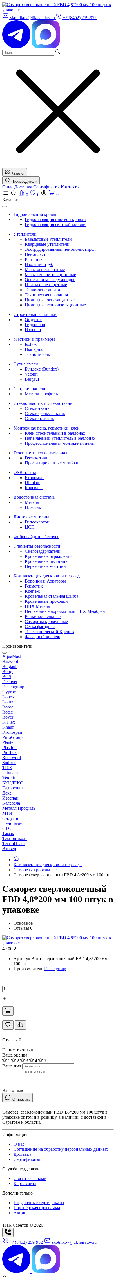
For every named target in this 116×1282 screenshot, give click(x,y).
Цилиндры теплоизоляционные (55, 305)
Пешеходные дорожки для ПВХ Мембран (65, 611)
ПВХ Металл (37, 606)
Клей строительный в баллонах (55, 433)
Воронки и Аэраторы (45, 581)
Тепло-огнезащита (42, 289)
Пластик (33, 507)
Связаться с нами (30, 1178)
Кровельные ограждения (48, 556)
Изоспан (33, 329)
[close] (4, 206)
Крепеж (32, 591)
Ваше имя (11, 1066)
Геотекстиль (36, 457)
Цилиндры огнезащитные (50, 299)
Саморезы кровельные (46, 621)
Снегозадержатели (43, 551)
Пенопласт (35, 254)
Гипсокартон (37, 522)
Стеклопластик (39, 418)
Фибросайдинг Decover (36, 536)
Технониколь (37, 354)
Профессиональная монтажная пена (59, 443)
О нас (8, 186)
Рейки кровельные (43, 616)
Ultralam (32, 482)
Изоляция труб (39, 264)
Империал (34, 349)
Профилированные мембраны (53, 463)
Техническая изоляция (46, 294)
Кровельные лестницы (46, 561)
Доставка (23, 186)
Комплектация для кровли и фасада (48, 864)
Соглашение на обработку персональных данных (61, 1149)
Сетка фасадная (40, 626)
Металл (32, 502)
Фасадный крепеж (42, 636)
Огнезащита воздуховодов (50, 279)
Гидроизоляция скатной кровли (55, 224)
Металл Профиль (41, 393)
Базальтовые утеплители (48, 239)
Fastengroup (55, 968)
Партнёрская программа (37, 1207)
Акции (20, 1212)
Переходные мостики (45, 566)
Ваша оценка (14, 1055)
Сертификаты (47, 186)
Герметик (34, 586)
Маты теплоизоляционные (50, 274)
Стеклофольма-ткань (45, 413)
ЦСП (30, 527)
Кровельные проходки (46, 601)
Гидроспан (35, 324)
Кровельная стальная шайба (51, 596)
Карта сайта (25, 1183)
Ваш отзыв (12, 1090)
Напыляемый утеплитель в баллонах (60, 438)
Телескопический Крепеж (49, 631)
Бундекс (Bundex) (42, 369)
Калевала (34, 487)
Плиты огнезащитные (46, 284)
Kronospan (34, 477)
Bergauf (32, 379)
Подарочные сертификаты (39, 1202)
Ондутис (33, 319)
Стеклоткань (37, 408)
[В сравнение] (20, 1025)
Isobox (31, 344)
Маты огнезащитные (45, 269)
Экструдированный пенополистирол (60, 249)
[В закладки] (8, 1025)
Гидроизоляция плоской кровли (55, 219)
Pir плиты (34, 259)
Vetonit (31, 374)
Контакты (70, 186)
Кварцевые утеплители (47, 244)
